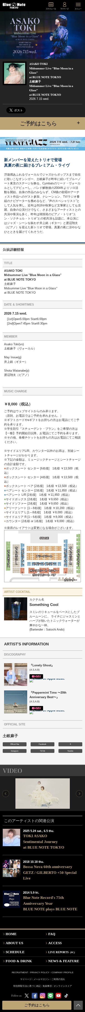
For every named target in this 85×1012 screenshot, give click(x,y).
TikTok (42, 751)
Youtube (70, 751)
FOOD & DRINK (19, 961)
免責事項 (47, 986)
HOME (11, 934)
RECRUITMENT (20, 972)
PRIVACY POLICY (39, 972)
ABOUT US (14, 943)
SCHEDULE (15, 952)
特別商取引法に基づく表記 (27, 986)
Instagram (15, 751)
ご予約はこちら (50, 123)
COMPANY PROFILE (62, 972)
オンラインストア (63, 986)
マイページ (26, 979)
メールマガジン (41, 979)
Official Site (14, 744)
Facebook (42, 744)
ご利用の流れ (58, 979)
